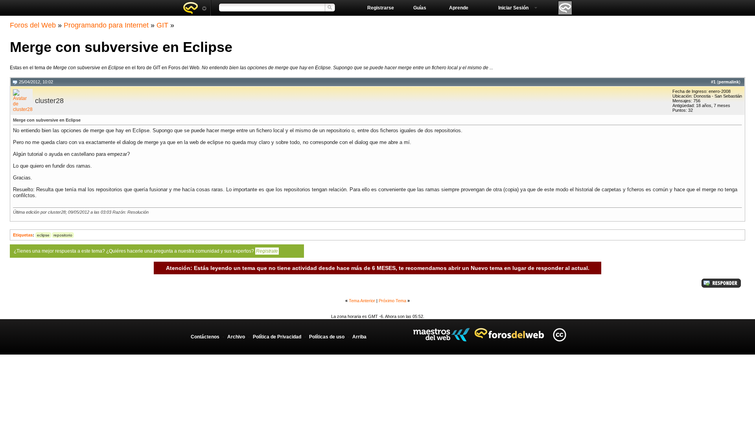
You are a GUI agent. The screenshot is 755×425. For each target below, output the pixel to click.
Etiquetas (23, 235)
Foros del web (194, 8)
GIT (162, 25)
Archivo (236, 337)
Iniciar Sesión (513, 8)
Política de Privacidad (277, 337)
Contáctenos (205, 337)
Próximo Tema (392, 300)
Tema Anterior (362, 300)
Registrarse (380, 8)
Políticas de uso (326, 337)
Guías (419, 8)
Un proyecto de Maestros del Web (441, 335)
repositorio (62, 235)
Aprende (458, 8)
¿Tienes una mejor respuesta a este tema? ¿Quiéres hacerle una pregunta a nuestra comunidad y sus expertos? (146, 251)
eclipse (43, 235)
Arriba (359, 337)
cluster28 (49, 101)
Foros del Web (33, 25)
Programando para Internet (106, 25)
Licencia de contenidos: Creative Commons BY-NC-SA (559, 335)
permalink (728, 81)
